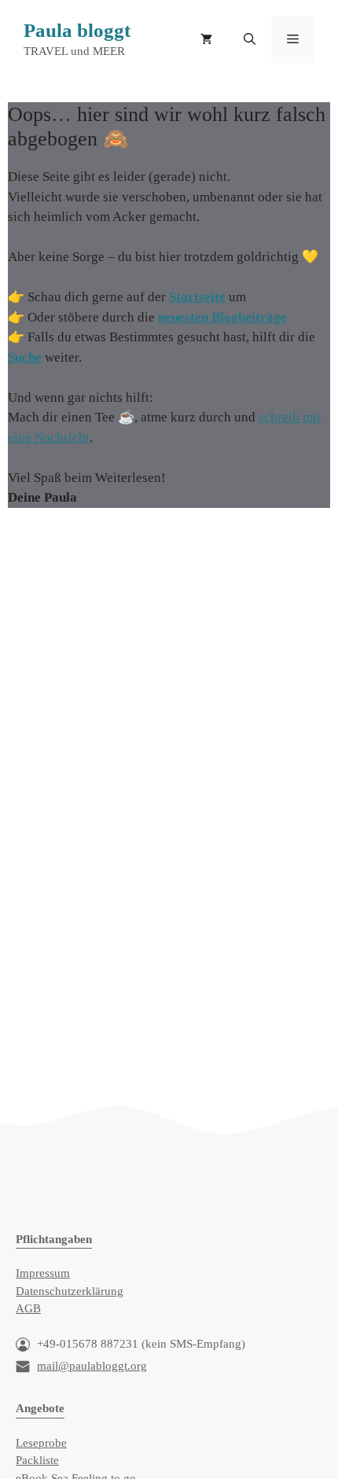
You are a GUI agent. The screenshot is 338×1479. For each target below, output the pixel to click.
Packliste (37, 1460)
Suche (25, 357)
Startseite (197, 296)
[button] (249, 39)
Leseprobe (41, 1443)
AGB (28, 1308)
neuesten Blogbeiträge (222, 317)
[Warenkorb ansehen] (206, 39)
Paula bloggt (77, 30)
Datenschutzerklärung (69, 1291)
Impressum (43, 1273)
